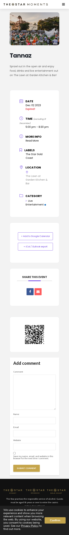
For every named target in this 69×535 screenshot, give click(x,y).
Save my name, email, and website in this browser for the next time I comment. (33, 457)
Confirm (55, 520)
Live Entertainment (35, 202)
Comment (18, 372)
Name (16, 414)
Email (16, 427)
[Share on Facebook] (30, 291)
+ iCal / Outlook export (35, 246)
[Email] (38, 291)
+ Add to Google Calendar (35, 236)
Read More (32, 140)
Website (17, 440)
